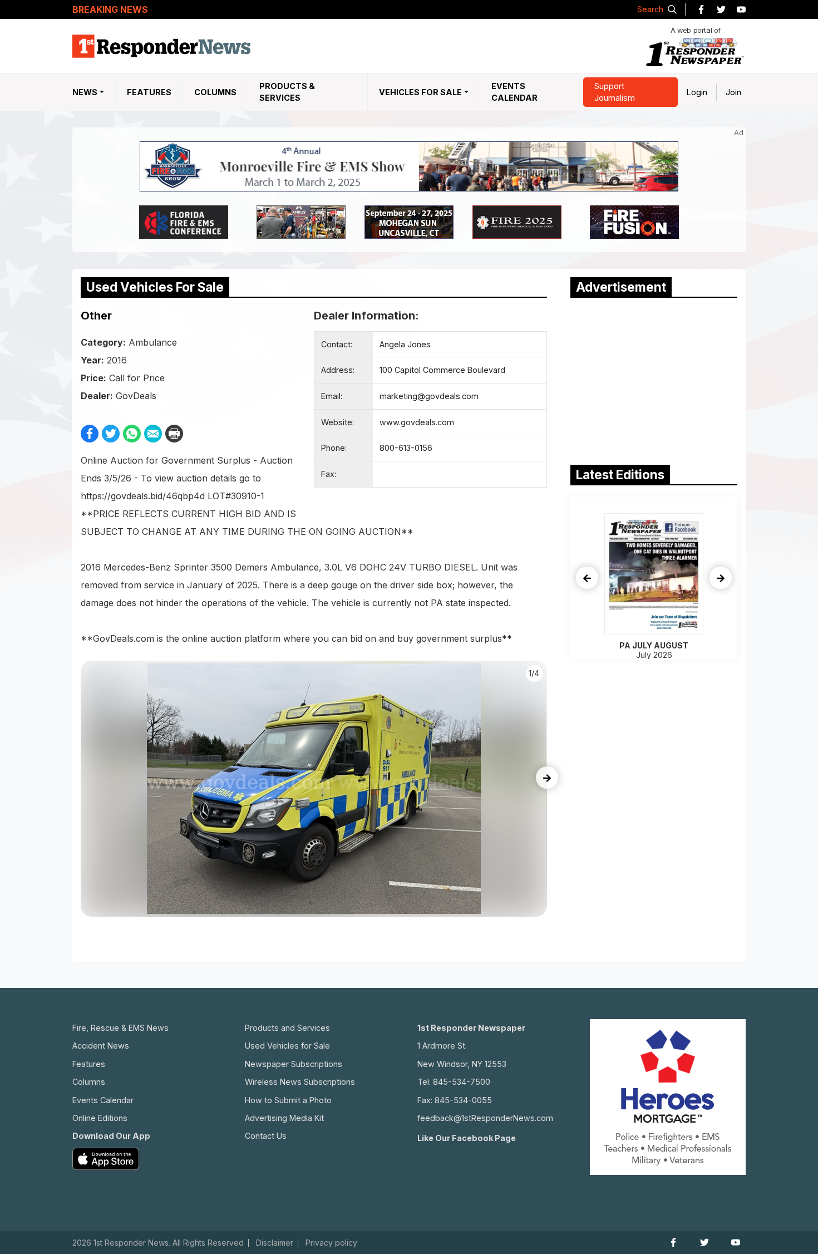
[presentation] (547, 777)
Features (149, 92)
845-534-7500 (461, 1081)
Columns (215, 92)
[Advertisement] (653, 378)
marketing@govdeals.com (429, 396)
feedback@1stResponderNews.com (485, 1118)
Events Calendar (514, 92)
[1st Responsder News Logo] (161, 46)
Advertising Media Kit (284, 1118)
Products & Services (287, 92)
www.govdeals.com (417, 422)
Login (697, 92)
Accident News (100, 1045)
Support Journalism (614, 92)
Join (733, 92)
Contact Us (266, 1135)
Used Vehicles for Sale (287, 1045)
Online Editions (99, 1118)
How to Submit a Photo (288, 1100)
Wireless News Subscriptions (300, 1081)
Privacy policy (331, 1243)
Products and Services (287, 1027)
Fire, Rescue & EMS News (120, 1027)
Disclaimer (274, 1243)
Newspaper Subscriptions (293, 1064)
